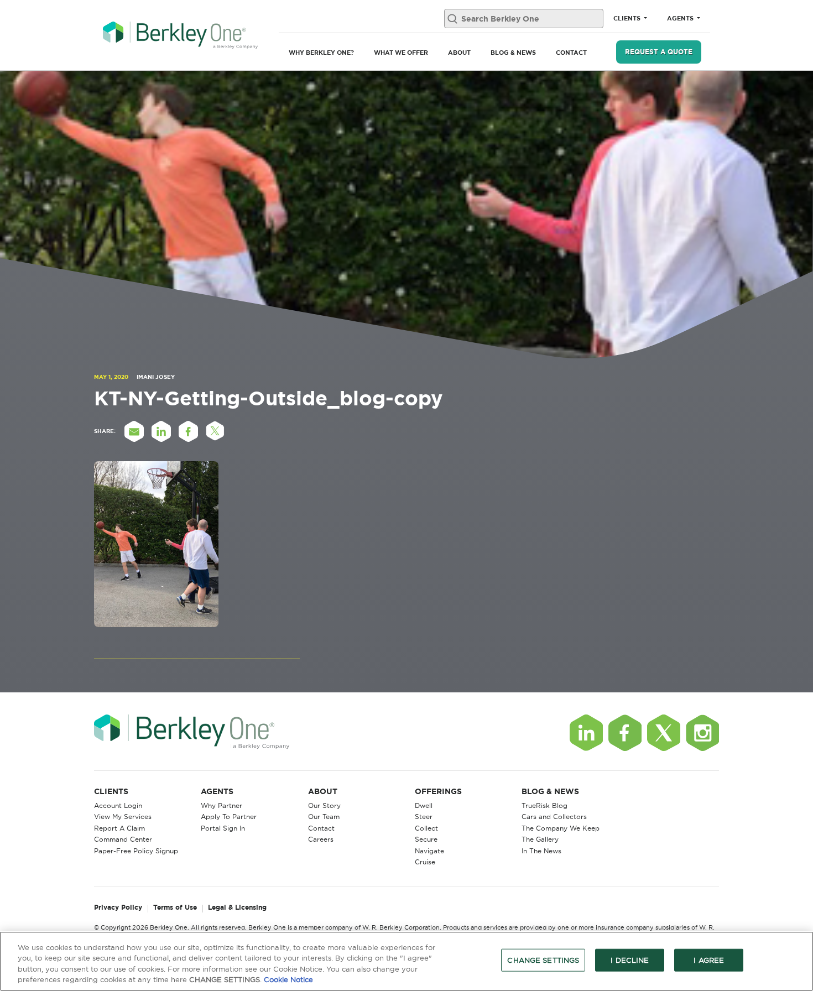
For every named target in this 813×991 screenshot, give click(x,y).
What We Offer (401, 52)
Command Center (123, 839)
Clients (627, 18)
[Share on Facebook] (188, 431)
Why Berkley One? (321, 52)
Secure (426, 839)
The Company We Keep (561, 828)
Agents (681, 18)
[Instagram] (702, 732)
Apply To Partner (229, 816)
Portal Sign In (223, 828)
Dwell (423, 805)
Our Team (324, 816)
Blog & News (513, 52)
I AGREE (709, 960)
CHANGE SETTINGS (543, 960)
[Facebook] (625, 732)
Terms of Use (175, 908)
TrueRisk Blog (544, 805)
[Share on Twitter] (215, 431)
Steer (423, 816)
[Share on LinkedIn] (161, 431)
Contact (571, 52)
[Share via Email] (134, 431)
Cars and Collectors (554, 816)
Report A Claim (119, 828)
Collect (426, 828)
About (459, 52)
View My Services (123, 816)
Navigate (429, 850)
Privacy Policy (118, 908)
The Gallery (540, 839)
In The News (541, 850)
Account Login (118, 805)
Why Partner (221, 805)
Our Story (324, 805)
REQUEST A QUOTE (658, 51)
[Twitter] (663, 732)
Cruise (425, 861)
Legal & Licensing (237, 908)
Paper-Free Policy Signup (136, 850)
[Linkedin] (586, 732)
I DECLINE (630, 960)
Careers (320, 839)
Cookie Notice (288, 979)
